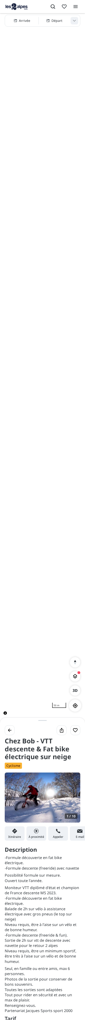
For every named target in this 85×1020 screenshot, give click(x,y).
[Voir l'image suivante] (71, 800)
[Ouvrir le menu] (75, 6)
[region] (42, 368)
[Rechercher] (53, 6)
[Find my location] (75, 705)
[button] (42, 21)
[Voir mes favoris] (64, 6)
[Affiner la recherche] (74, 20)
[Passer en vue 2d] (75, 690)
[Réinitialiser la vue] (75, 662)
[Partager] (62, 730)
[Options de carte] (75, 676)
